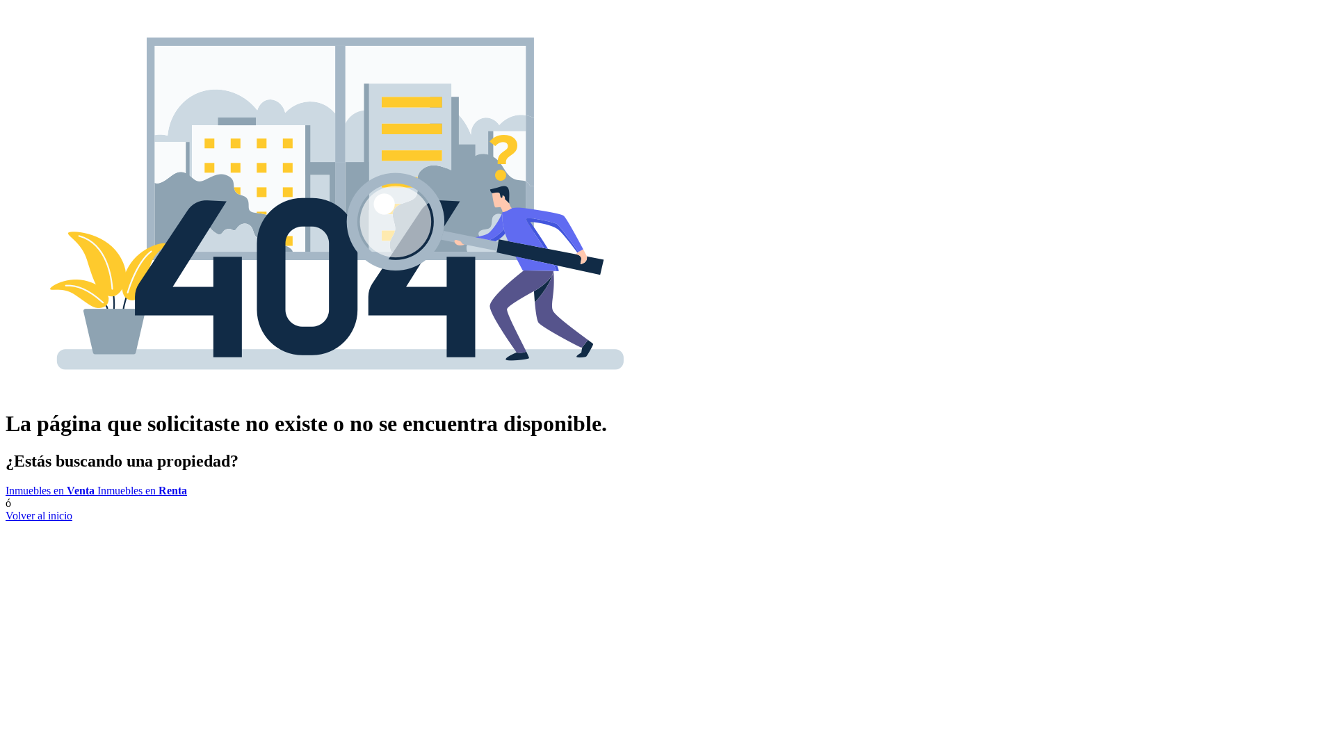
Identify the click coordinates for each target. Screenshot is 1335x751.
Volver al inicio (39, 516)
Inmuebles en (50, 490)
